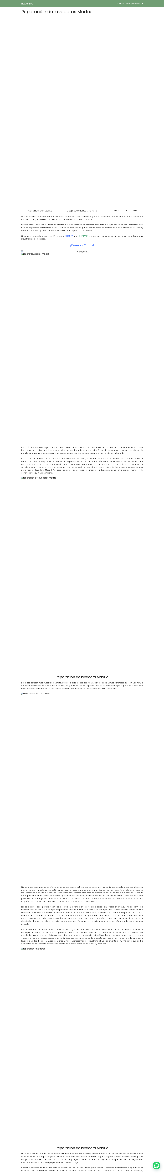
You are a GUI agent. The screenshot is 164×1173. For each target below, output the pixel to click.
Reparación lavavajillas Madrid (128, 3)
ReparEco (27, 3)
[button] (156, 1165)
